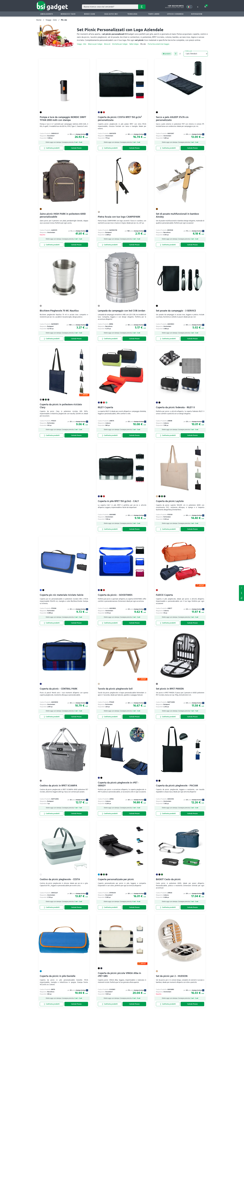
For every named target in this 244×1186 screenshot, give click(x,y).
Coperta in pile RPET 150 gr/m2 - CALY (118, 501)
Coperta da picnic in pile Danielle (57, 976)
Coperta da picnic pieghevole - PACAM (177, 786)
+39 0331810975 (176, 6)
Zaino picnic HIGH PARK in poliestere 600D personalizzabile (63, 215)
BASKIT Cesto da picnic (168, 879)
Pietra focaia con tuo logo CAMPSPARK (119, 217)
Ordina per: (189, 51)
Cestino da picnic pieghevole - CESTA (60, 879)
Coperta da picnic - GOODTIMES (115, 595)
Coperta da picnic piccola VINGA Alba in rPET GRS (119, 974)
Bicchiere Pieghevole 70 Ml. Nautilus (59, 311)
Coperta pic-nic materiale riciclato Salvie (61, 595)
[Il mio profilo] (197, 6)
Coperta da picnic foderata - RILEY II (175, 407)
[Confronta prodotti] (51, 148)
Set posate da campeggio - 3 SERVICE (176, 311)
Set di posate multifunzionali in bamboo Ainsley (177, 215)
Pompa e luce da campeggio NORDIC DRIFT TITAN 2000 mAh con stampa (63, 118)
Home (38, 20)
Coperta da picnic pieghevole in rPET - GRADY (118, 784)
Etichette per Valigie (119, 44)
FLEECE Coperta (164, 595)
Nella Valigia (134, 44)
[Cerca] (142, 6)
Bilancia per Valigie (95, 44)
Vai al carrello (206, 5)
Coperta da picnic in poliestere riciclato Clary (61, 406)
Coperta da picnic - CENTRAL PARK (58, 689)
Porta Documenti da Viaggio (158, 44)
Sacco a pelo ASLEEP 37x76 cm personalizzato (172, 118)
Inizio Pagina (241, 598)
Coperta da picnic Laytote (170, 501)
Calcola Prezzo (76, 148)
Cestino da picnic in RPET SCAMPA (58, 786)
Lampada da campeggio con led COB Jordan (121, 311)
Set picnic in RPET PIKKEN (170, 689)
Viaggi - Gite (51, 20)
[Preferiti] (86, 62)
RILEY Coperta (105, 407)
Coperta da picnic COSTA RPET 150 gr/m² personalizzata (120, 118)
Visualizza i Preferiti (241, 587)
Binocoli (107, 44)
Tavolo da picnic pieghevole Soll (115, 689)
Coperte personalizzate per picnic (116, 879)
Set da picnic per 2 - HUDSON (171, 976)
